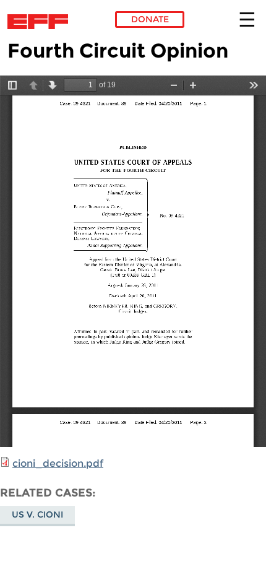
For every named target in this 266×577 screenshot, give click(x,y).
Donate (150, 19)
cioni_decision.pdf (57, 463)
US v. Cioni (37, 514)
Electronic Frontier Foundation (41, 21)
